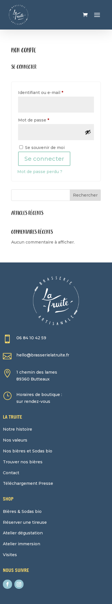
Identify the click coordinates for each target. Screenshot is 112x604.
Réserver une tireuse (25, 522)
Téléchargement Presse (28, 483)
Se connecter (44, 158)
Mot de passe (45, 120)
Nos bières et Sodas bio (27, 451)
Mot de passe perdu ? (39, 171)
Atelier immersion (21, 543)
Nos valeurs (15, 440)
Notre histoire (17, 429)
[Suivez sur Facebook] (7, 584)
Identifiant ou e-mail (52, 92)
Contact (11, 472)
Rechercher (85, 195)
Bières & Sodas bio (22, 511)
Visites (10, 554)
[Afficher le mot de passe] (88, 132)
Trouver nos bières (23, 461)
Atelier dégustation (23, 533)
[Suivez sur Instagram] (19, 584)
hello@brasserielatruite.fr (42, 355)
